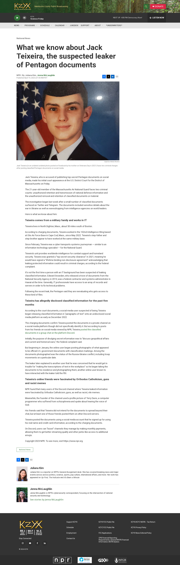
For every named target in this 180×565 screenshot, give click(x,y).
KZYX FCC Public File (106, 522)
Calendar (60, 25)
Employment (71, 533)
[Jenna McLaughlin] (22, 494)
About (98, 25)
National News (23, 38)
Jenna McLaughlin (46, 75)
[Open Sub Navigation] (21, 25)
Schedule (45, 25)
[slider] (28, 17)
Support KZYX (71, 522)
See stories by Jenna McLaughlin (46, 499)
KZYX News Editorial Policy (141, 533)
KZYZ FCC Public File (106, 527)
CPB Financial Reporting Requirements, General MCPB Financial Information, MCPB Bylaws (114, 540)
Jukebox (74, 25)
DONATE (159, 6)
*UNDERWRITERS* (114, 25)
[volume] (24, 18)
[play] (17, 17)
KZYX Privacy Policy (138, 527)
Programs (30, 25)
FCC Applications (105, 533)
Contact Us (70, 538)
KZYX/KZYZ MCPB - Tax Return (143, 522)
